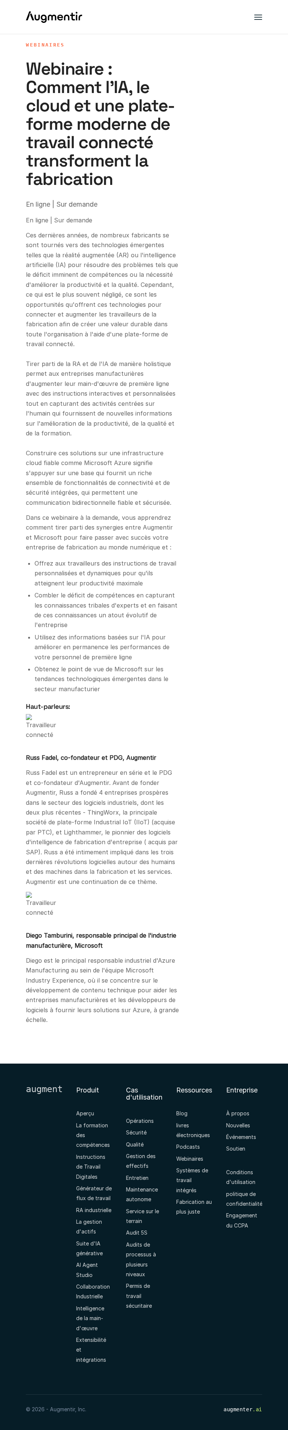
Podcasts (188, 1146)
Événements (241, 1137)
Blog (182, 1113)
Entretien (137, 1178)
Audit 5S (136, 1232)
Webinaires (45, 45)
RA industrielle (93, 1210)
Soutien (235, 1148)
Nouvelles (238, 1125)
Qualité (135, 1144)
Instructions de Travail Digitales (90, 1167)
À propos (237, 1113)
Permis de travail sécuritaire (139, 1296)
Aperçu (85, 1113)
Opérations (140, 1121)
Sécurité (136, 1132)
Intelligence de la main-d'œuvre (90, 1318)
